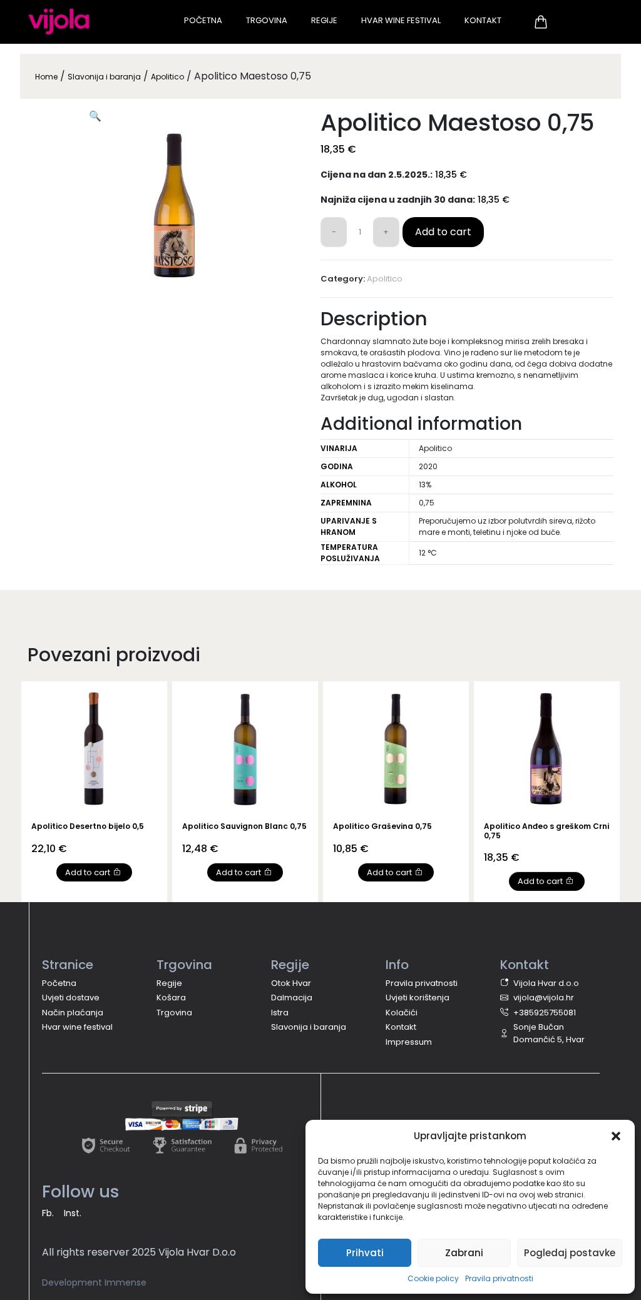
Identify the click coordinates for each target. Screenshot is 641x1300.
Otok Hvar (291, 983)
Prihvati (365, 1252)
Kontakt (482, 20)
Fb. (48, 1213)
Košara (171, 997)
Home (46, 76)
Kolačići (402, 1012)
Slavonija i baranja (104, 76)
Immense (125, 1282)
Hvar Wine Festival (401, 20)
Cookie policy (433, 1278)
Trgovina (266, 20)
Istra (280, 1012)
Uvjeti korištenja (417, 997)
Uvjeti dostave (71, 997)
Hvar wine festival (77, 1027)
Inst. (72, 1213)
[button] (616, 1136)
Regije (324, 20)
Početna (203, 20)
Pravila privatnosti (499, 1278)
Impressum (409, 1042)
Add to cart (443, 232)
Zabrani (464, 1252)
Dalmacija (291, 997)
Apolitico (167, 76)
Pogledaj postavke (569, 1252)
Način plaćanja (72, 1012)
